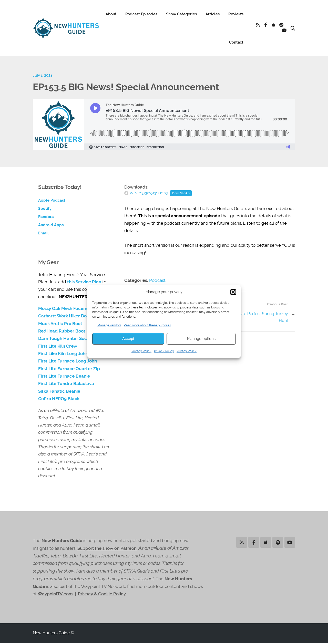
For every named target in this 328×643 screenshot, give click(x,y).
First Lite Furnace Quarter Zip (69, 368)
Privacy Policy (141, 351)
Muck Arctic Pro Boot (60, 323)
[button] (233, 292)
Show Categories (181, 14)
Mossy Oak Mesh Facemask (66, 308)
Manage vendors (109, 325)
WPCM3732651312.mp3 (149, 193)
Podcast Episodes (141, 14)
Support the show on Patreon (107, 548)
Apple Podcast (51, 200)
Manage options (201, 338)
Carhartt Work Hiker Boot (64, 316)
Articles (213, 14)
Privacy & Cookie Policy (102, 594)
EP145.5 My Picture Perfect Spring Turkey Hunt (249, 317)
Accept (128, 338)
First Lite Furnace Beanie (64, 376)
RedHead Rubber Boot (61, 331)
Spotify (45, 208)
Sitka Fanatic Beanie (59, 391)
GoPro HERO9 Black (58, 398)
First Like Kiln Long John (63, 353)
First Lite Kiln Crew (57, 346)
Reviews (235, 14)
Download (181, 193)
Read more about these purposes (147, 325)
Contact (236, 42)
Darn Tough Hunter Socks (64, 338)
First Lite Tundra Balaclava (66, 383)
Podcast (157, 280)
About (111, 14)
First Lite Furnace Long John (67, 361)
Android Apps (51, 225)
